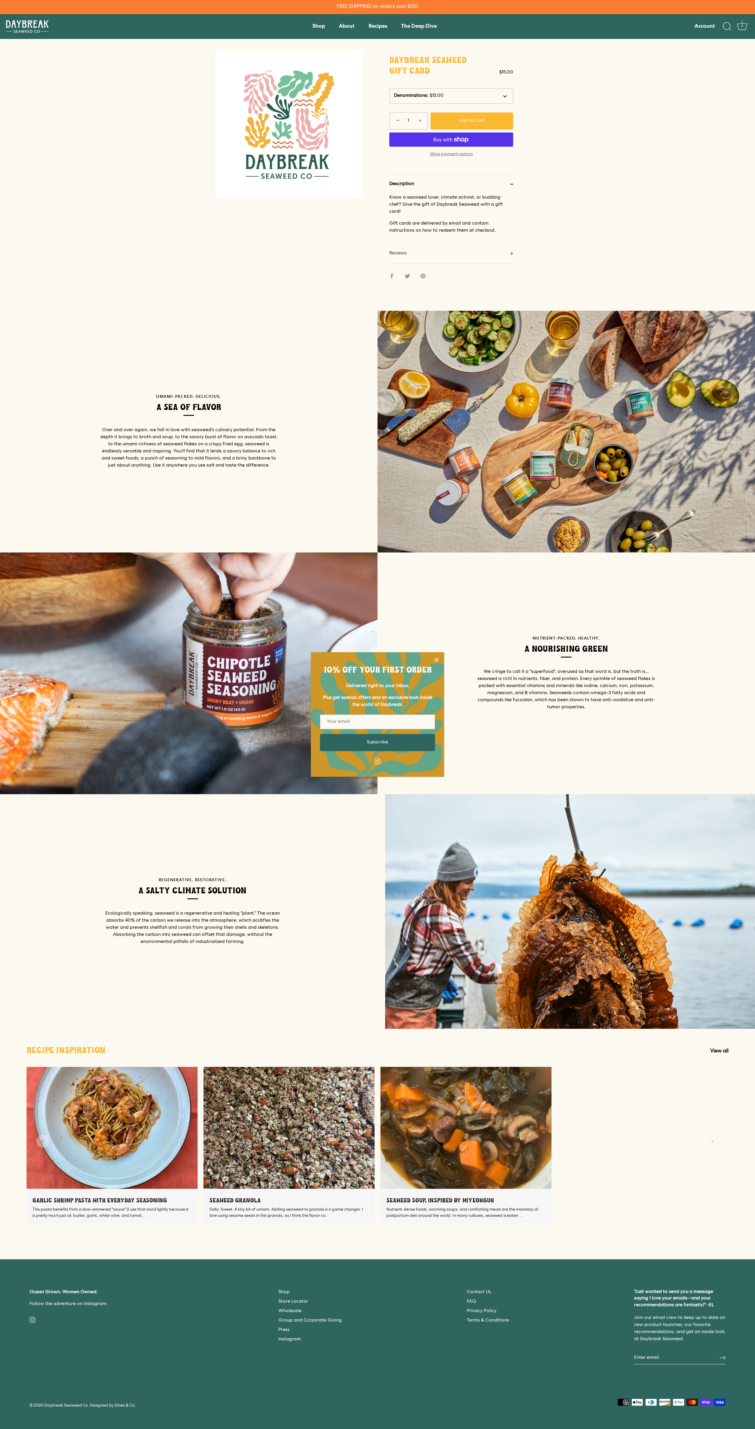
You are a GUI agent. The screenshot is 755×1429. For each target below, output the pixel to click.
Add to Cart (472, 121)
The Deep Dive (419, 26)
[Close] (436, 659)
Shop (318, 26)
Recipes (378, 26)
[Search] (726, 26)
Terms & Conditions (488, 1320)
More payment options (451, 154)
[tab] (451, 218)
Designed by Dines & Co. (113, 1406)
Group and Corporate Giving (310, 1320)
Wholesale (289, 1311)
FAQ (471, 1301)
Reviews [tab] (398, 253)
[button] (42, 1141)
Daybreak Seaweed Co (66, 1406)
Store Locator (293, 1301)
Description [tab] (401, 184)
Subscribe (377, 742)
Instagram (289, 1339)
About (346, 26)
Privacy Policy (481, 1311)
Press (284, 1330)
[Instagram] (377, 761)
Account (705, 26)
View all (719, 1051)
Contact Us (479, 1292)
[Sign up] (723, 1358)
